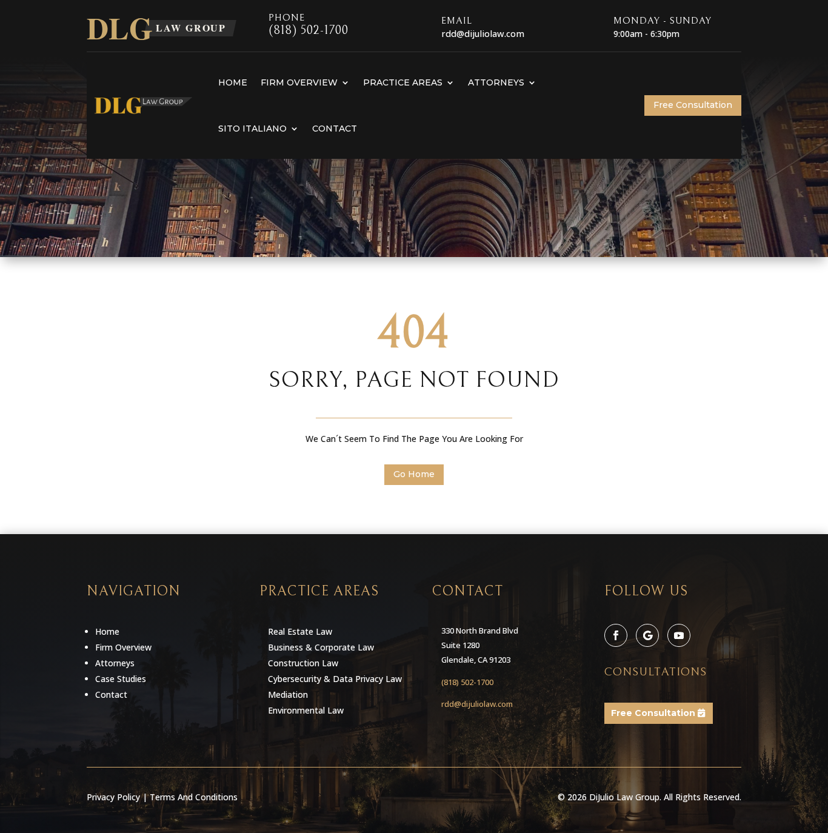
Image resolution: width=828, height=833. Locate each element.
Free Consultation (692, 104)
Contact (334, 128)
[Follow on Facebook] (615, 635)
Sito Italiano (252, 128)
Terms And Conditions (194, 797)
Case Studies (120, 678)
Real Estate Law (300, 631)
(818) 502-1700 (309, 31)
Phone (287, 17)
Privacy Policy (113, 797)
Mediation (288, 694)
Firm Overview (299, 82)
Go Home (414, 474)
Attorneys (496, 82)
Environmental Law (306, 710)
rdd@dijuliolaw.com (477, 703)
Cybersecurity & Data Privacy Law (335, 678)
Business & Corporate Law (321, 647)
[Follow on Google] (647, 635)
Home (232, 82)
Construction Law (303, 663)
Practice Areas (402, 82)
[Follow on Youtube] (678, 635)
